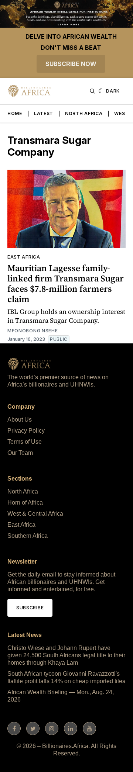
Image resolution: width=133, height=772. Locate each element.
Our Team (20, 453)
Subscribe (30, 607)
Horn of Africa (25, 502)
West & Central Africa (35, 513)
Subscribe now (70, 63)
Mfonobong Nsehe (32, 330)
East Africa (23, 257)
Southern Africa (27, 536)
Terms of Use (24, 442)
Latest (43, 113)
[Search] (92, 91)
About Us (19, 419)
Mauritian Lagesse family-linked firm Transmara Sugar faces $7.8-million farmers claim (65, 283)
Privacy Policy (26, 430)
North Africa (83, 113)
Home (14, 113)
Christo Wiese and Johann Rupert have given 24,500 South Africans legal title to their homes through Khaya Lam (66, 655)
